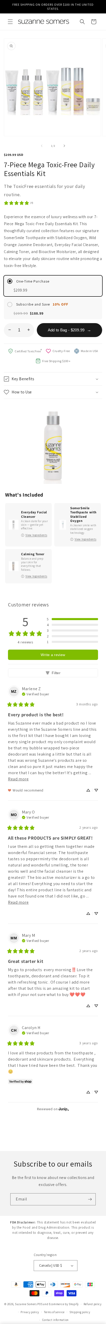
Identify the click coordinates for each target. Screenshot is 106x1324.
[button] (10, 21)
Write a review (53, 655)
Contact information (55, 1320)
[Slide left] (41, 145)
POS (39, 1304)
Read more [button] (18, 779)
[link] (18, 203)
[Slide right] (64, 145)
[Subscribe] (89, 1199)
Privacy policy (30, 1312)
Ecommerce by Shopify (64, 1304)
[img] (35, 693)
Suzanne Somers (26, 1304)
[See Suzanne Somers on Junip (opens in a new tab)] (64, 1109)
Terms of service (54, 1312)
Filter (56, 673)
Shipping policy (79, 1312)
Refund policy (93, 1304)
